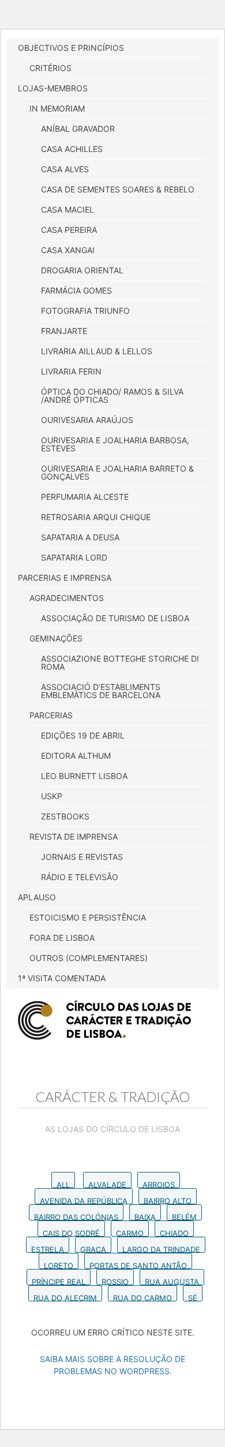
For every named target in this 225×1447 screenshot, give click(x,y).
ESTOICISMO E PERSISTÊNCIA (87, 917)
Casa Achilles (72, 149)
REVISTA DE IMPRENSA (73, 836)
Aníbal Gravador (78, 128)
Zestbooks (65, 816)
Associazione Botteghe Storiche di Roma (120, 662)
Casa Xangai (68, 250)
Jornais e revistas (82, 857)
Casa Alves (65, 169)
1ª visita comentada (62, 978)
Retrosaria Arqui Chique (96, 517)
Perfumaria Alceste (85, 497)
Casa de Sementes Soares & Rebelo (117, 189)
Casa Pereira (69, 230)
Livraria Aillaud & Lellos (96, 351)
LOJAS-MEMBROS (53, 88)
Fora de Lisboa (62, 938)
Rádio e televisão (79, 877)
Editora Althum (76, 755)
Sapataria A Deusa (80, 537)
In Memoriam (57, 108)
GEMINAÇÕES (55, 638)
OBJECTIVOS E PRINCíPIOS (71, 48)
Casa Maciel (67, 209)
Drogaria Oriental (82, 270)
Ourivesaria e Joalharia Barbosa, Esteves (115, 444)
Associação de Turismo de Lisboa (115, 618)
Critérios (50, 68)
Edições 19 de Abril (83, 735)
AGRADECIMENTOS (66, 598)
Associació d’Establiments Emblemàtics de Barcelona (100, 691)
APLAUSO (37, 897)
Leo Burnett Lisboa (84, 776)
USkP (51, 796)
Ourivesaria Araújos (87, 420)
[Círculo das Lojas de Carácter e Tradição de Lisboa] (104, 1020)
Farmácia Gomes (76, 290)
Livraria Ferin (71, 371)
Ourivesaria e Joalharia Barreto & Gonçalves (117, 472)
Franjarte (64, 331)
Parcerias (51, 715)
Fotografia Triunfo (85, 311)
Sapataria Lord (74, 557)
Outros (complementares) (88, 958)
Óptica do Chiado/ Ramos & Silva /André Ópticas (112, 396)
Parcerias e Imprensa (64, 577)
